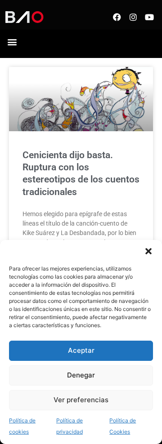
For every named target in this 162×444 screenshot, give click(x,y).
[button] (148, 251)
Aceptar (81, 350)
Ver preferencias (81, 399)
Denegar (81, 375)
